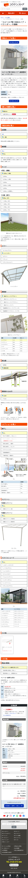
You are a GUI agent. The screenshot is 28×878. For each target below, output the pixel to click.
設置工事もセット (9, 114)
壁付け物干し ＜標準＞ (8, 443)
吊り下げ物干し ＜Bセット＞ (10, 439)
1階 (3, 134)
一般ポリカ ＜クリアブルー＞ (10, 296)
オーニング (5, 839)
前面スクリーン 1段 (7, 509)
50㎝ (4, 154)
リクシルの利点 (6, 846)
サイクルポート (6, 833)
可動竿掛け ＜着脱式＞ (8, 455)
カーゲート (17, 833)
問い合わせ (22, 13)
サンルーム (17, 837)
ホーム (2, 17)
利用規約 (5, 850)
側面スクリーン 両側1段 (9, 521)
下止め (4, 398)
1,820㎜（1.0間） (7, 173)
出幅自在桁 (5, 368)
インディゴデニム (7, 580)
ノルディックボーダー (8, 565)
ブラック (5, 259)
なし (4, 433)
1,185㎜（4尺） (7, 201)
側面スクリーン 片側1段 (9, 518)
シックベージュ (7, 583)
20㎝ (3, 151)
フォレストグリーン (8, 577)
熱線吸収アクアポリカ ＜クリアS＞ (11, 311)
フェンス (5, 835)
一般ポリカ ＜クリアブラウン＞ (10, 302)
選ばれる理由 (18, 846)
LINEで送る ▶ (14, 868)
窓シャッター (6, 842)
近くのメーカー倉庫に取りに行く (11, 667)
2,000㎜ (5, 176)
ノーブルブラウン (7, 568)
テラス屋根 (7, 17)
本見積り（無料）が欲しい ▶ (14, 806)
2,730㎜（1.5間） (7, 179)
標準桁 (4, 365)
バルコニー (5, 837)
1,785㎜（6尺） (7, 207)
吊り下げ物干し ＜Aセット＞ (10, 436)
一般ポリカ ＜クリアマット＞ (10, 299)
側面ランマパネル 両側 (7, 649)
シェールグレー (7, 571)
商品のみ (5, 111)
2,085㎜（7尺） (7, 210)
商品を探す (11, 13)
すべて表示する (7, 715)
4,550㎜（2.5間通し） (8, 191)
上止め (4, 395)
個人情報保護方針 (19, 850)
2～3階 (5, 137)
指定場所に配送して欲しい (9, 670)
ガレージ (17, 831)
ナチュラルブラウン (8, 586)
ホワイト (5, 256)
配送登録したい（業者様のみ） (10, 673)
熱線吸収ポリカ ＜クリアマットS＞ (11, 308)
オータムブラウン (7, 250)
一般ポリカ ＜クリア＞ (8, 305)
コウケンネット (12, 713)
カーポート (5, 831)
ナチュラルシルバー (8, 262)
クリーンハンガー (7, 449)
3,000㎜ (5, 182)
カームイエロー (7, 574)
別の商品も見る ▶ (14, 42)
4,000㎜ (5, 188)
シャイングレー (7, 253)
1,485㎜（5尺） (7, 204)
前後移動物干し (7, 452)
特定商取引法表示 (7, 852)
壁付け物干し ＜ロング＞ (9, 446)
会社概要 (17, 848)
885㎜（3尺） (6, 198)
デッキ (16, 839)
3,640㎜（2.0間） (7, 185)
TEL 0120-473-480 (14, 861)
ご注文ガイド (6, 848)
